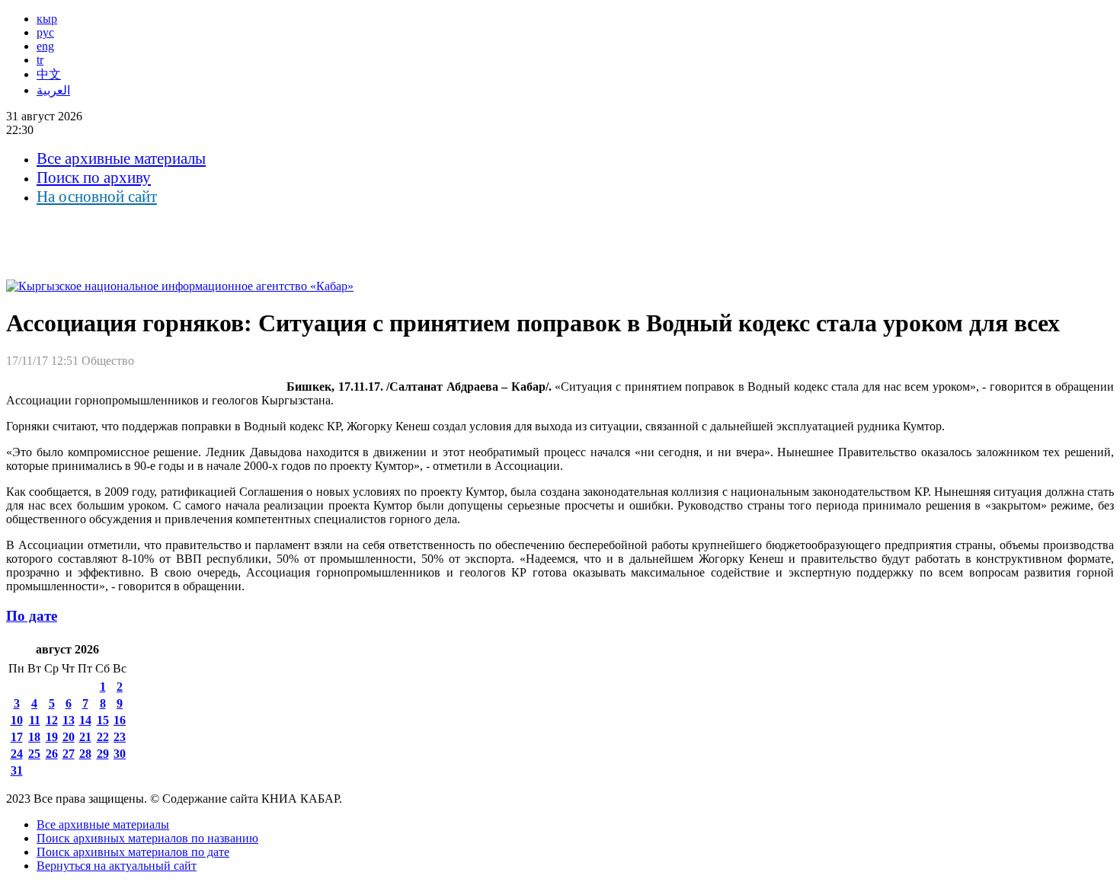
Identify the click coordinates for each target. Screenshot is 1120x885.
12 (52, 720)
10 (17, 720)
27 (68, 753)
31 (17, 770)
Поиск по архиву (94, 177)
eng (45, 46)
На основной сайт (97, 196)
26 (52, 753)
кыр (47, 18)
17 (17, 736)
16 (120, 720)
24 (17, 753)
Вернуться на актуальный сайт (117, 865)
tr (40, 59)
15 (103, 720)
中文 (49, 74)
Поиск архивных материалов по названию (147, 838)
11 (34, 720)
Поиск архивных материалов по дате (133, 851)
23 (120, 736)
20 (68, 736)
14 (85, 720)
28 (85, 753)
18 (34, 736)
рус (45, 32)
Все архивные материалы (121, 158)
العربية (53, 90)
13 (68, 720)
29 (103, 753)
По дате (31, 616)
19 (52, 736)
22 (103, 736)
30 (120, 753)
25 (34, 753)
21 (85, 736)
